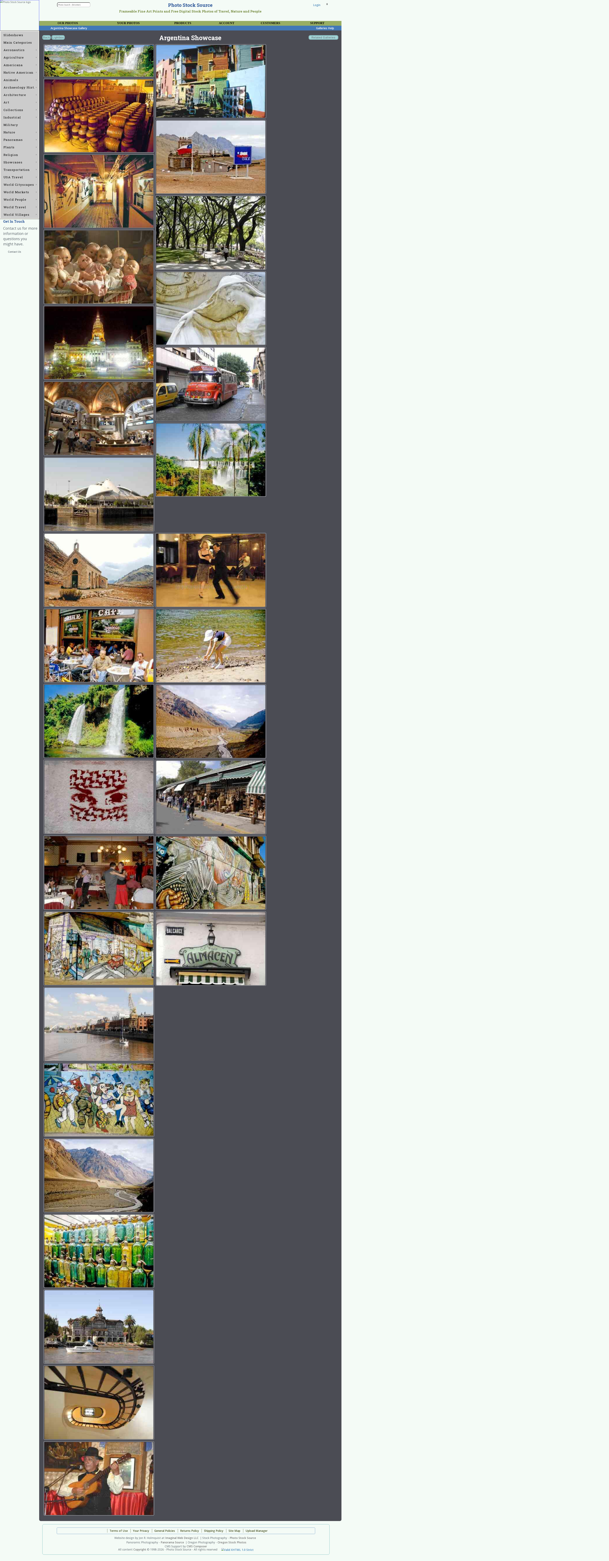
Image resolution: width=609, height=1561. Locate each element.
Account (226, 23)
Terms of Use (119, 1531)
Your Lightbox (54, 22)
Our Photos (68, 23)
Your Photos (128, 23)
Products (182, 23)
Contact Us (14, 251)
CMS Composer (197, 1546)
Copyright (139, 1549)
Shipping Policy (213, 1531)
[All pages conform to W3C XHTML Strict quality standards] (237, 1549)
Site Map (234, 1531)
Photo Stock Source (243, 1538)
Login (316, 5)
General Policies (164, 1531)
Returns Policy (189, 1531)
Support (317, 23)
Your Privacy (261, 22)
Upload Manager (257, 1531)
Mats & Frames (111, 22)
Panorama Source (172, 1542)
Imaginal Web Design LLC (182, 1538)
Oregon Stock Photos (232, 1542)
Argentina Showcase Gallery (69, 28)
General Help (307, 22)
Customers (270, 23)
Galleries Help (325, 28)
